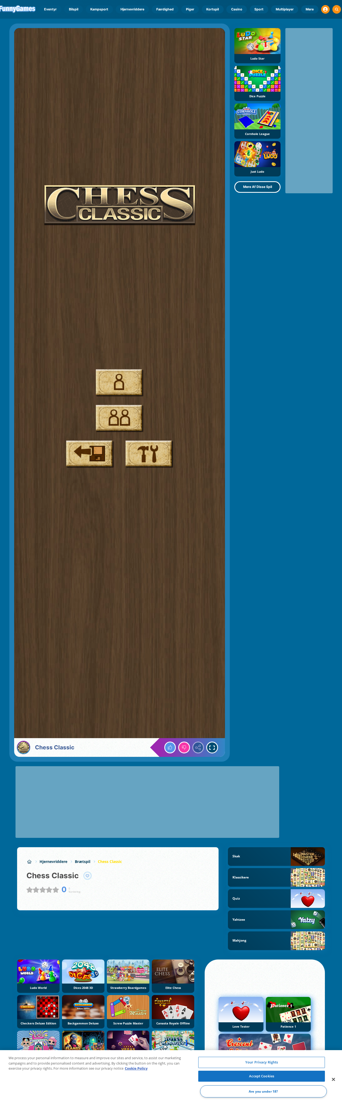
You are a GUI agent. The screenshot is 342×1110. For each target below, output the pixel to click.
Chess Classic (110, 861)
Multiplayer (285, 9)
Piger (190, 9)
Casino (236, 9)
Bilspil (73, 9)
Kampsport (99, 9)
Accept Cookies (261, 1076)
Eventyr (50, 9)
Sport (258, 9)
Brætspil (82, 861)
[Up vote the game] (170, 747)
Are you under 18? (263, 1091)
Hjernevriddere (132, 9)
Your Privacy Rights (261, 1062)
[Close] (333, 1079)
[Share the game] (198, 747)
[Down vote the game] (184, 747)
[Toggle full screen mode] (212, 747)
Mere (310, 9)
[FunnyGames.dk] (29, 861)
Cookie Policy (136, 1068)
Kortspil (212, 9)
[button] (325, 9)
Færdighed (165, 9)
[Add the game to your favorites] (87, 876)
